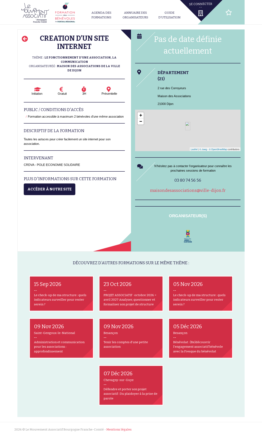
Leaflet (194, 149)
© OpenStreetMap (218, 149)
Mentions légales (119, 429)
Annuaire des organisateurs (135, 15)
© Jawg (203, 149)
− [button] (140, 121)
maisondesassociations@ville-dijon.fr (188, 190)
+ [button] (140, 115)
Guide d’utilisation (169, 15)
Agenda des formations (101, 15)
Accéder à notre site (49, 189)
